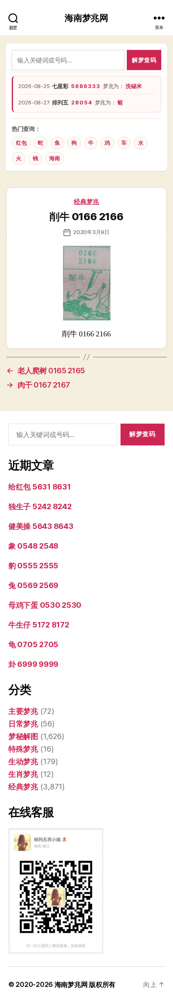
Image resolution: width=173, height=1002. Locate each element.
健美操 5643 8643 (40, 526)
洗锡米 (134, 86)
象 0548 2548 (33, 545)
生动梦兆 (23, 761)
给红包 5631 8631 (39, 486)
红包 (21, 143)
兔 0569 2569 (33, 585)
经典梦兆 (86, 202)
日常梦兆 (23, 723)
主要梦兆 (23, 711)
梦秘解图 (23, 736)
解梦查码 (144, 59)
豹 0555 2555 (33, 565)
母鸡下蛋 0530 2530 (44, 605)
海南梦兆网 (86, 17)
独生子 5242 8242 (40, 506)
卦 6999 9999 (33, 664)
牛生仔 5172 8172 (38, 624)
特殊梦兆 (23, 748)
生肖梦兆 (23, 774)
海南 (54, 158)
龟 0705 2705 (33, 644)
